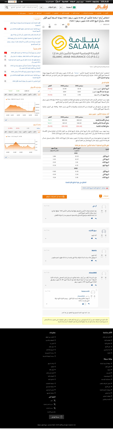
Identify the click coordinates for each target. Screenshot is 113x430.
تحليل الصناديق (50, 390)
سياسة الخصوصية (49, 353)
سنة (20, 95)
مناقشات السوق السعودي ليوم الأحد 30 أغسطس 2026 (25, 72)
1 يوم (38, 95)
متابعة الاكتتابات (50, 383)
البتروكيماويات (107, 376)
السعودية (69, 7)
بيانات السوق (51, 363)
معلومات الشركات (88, 13)
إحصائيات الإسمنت (105, 379)
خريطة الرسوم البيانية (105, 363)
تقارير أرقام (107, 367)
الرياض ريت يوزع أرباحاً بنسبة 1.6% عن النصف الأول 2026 (25, 53)
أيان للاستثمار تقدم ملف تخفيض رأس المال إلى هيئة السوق (25, 35)
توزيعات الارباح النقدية (105, 390)
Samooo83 (85, 291)
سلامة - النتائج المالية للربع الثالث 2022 (94, 188)
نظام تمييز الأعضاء (51, 412)
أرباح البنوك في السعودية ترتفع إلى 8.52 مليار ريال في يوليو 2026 (24, 38)
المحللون (56, 13)
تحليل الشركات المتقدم (105, 383)
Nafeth (94, 251)
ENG (6, 1)
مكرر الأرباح (107, 347)
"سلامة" (76, 73)
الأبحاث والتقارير (106, 399)
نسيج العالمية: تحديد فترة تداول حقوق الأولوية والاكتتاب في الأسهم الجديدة (25, 30)
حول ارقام (51, 347)
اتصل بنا (52, 343)
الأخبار (106, 13)
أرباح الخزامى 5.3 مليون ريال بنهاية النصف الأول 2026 (26, 81)
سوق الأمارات (93, 231)
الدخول (19, 2)
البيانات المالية (75, 13)
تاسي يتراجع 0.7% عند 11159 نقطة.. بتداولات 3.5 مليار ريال (25, 56)
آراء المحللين (107, 393)
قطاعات (99, 13)
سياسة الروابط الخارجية (48, 356)
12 (5, 52)
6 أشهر (24, 95)
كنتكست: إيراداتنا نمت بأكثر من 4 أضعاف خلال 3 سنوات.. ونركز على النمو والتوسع (23, 43)
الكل (6, 95)
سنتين (15, 95)
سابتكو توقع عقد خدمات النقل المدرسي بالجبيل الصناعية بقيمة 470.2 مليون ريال (24, 61)
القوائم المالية (107, 340)
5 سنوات (10, 95)
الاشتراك (11, 2)
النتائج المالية (107, 343)
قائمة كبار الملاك (106, 337)
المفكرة (108, 353)
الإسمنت (108, 373)
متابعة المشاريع (50, 393)
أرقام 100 (51, 370)
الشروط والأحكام (50, 350)
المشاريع (31, 13)
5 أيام (34, 95)
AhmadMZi (93, 273)
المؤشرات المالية (65, 13)
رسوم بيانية (23, 13)
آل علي (95, 206)
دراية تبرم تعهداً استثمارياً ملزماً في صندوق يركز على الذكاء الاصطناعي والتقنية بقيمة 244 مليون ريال (25, 67)
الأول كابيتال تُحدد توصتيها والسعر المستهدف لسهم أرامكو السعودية (25, 24)
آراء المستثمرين (107, 350)
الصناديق (39, 13)
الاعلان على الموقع (50, 337)
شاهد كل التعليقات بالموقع (54, 197)
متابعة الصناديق (50, 387)
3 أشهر (29, 95)
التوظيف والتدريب (50, 340)
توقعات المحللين (106, 396)
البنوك (108, 370)
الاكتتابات (47, 13)
